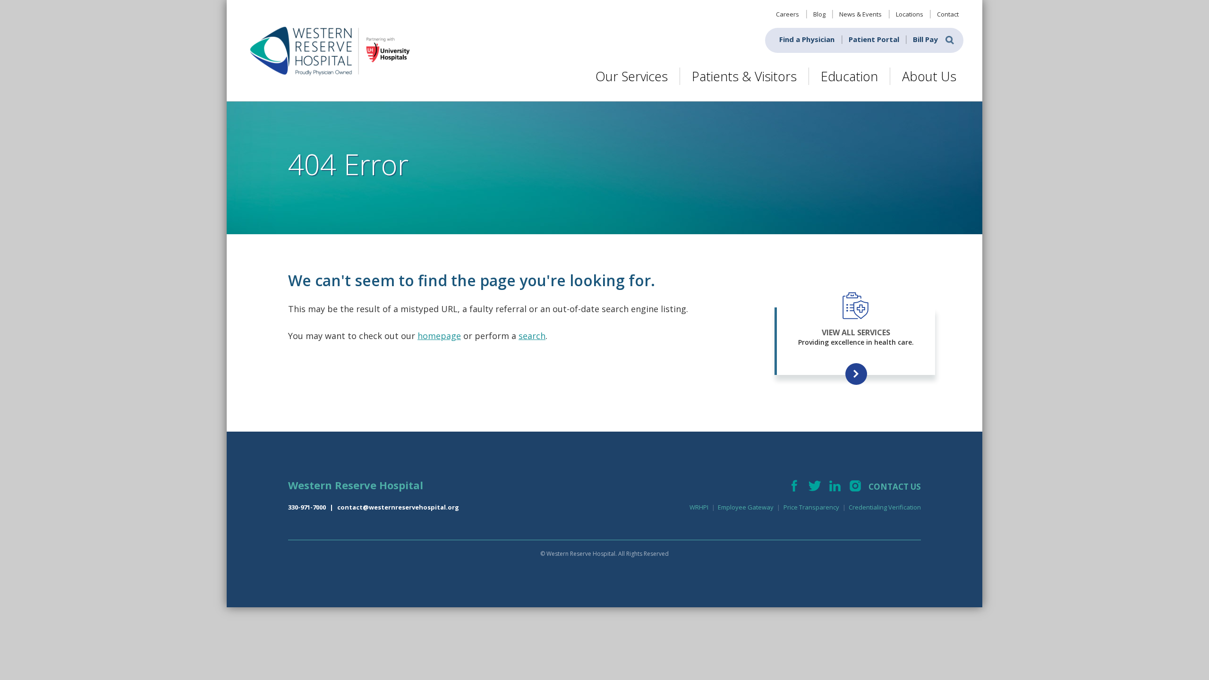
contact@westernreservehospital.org (398, 507)
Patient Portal (874, 39)
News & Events (860, 14)
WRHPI (699, 507)
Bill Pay (925, 39)
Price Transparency (811, 507)
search (532, 335)
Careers (787, 14)
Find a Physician (806, 39)
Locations (909, 14)
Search (949, 40)
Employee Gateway (746, 507)
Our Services (632, 76)
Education (849, 76)
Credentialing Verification (885, 507)
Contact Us (894, 486)
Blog (819, 14)
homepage (439, 335)
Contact (948, 14)
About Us (929, 76)
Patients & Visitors (744, 76)
